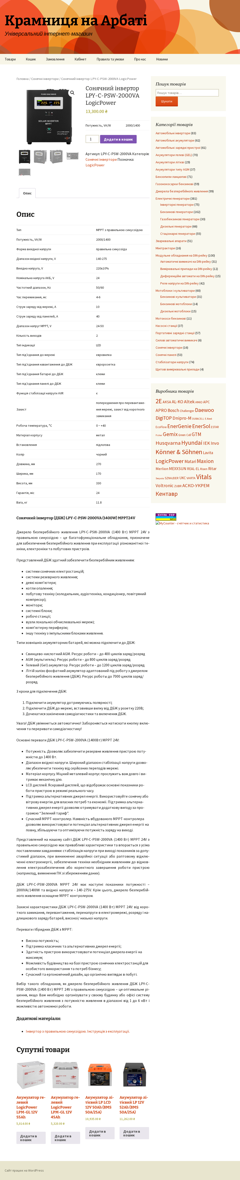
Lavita (208, 452)
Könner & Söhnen (179, 452)
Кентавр (167, 493)
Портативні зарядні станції (175, 333)
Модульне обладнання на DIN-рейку (181, 255)
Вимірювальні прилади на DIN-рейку (186, 269)
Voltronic (164, 485)
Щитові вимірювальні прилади (177, 369)
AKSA (167, 402)
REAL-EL (193, 469)
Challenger (187, 411)
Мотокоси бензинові (171, 318)
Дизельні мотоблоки (175, 311)
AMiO (198, 402)
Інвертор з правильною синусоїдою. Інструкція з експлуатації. (78, 1031)
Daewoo (204, 410)
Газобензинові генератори (179, 219)
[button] (72, 93)
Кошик (31, 59)
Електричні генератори (173, 198)
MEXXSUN (177, 468)
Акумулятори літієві (170, 162)
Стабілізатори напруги (172, 362)
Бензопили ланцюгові (171, 177)
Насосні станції (166, 326)
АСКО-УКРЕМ (196, 485)
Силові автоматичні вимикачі (176, 340)
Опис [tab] (27, 193)
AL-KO (177, 401)
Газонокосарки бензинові (174, 184)
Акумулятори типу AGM (172, 169)
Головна (22, 79)
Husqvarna (168, 443)
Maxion (205, 461)
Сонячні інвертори (45, 79)
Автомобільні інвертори (173, 133)
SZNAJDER (172, 478)
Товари (10, 59)
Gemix (170, 434)
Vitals (204, 476)
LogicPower (95, 165)
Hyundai (191, 442)
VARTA (191, 478)
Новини (162, 59)
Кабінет (80, 59)
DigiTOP (164, 418)
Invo (215, 443)
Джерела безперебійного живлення (182, 191)
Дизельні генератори (175, 226)
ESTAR (215, 427)
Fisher (159, 435)
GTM (196, 434)
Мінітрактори (165, 248)
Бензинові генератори (176, 212)
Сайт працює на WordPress (24, 1170)
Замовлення (55, 59)
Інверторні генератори (177, 204)
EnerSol (201, 426)
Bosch (173, 410)
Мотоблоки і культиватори (175, 290)
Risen (203, 469)
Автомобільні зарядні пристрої (178, 148)
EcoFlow (161, 427)
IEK (206, 443)
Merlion (162, 468)
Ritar (212, 468)
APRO (161, 410)
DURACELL (198, 418)
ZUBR (178, 486)
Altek (189, 401)
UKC (182, 478)
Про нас (140, 59)
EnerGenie (179, 426)
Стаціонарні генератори (177, 234)
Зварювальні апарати (171, 241)
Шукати (166, 101)
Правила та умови (110, 59)
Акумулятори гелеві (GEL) (174, 155)
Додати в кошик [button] (28, 1138)
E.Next (208, 418)
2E (159, 401)
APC (206, 402)
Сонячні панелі (166, 355)
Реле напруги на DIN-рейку (179, 283)
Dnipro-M (181, 418)
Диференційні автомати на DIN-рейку (187, 276)
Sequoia (160, 478)
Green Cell (184, 435)
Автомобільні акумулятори (175, 140)
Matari (190, 461)
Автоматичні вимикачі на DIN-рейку (185, 261)
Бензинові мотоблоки (176, 304)
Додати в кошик (118, 139)
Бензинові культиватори (178, 297)
